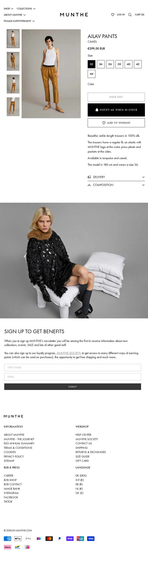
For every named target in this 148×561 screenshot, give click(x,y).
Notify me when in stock (119, 109)
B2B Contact (13, 484)
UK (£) (79, 493)
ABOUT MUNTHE (14, 435)
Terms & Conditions (18, 448)
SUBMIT (72, 386)
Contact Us (84, 443)
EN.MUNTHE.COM (22, 530)
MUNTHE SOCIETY (68, 353)
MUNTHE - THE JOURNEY (19, 439)
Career (8, 475)
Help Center (83, 435)
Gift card (82, 461)
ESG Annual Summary (19, 443)
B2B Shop (10, 480)
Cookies (10, 452)
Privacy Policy (14, 456)
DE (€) (79, 484)
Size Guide (82, 456)
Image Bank (12, 489)
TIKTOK (8, 502)
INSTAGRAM (11, 493)
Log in (121, 14)
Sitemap (9, 461)
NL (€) (79, 489)
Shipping (81, 448)
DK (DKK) (81, 475)
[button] (112, 14)
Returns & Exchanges (91, 452)
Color (91, 84)
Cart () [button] (139, 14)
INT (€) (80, 480)
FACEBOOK (11, 497)
